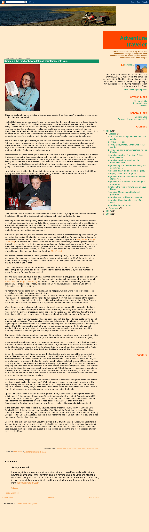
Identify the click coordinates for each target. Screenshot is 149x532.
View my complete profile (135, 89)
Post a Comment (12, 493)
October (113, 134)
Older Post (94, 497)
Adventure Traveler (133, 41)
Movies (143, 105)
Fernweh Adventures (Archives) (132, 119)
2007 (108, 211)
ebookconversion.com (27, 483)
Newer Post (7, 497)
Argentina (59, 448)
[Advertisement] (15, 43)
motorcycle (90, 448)
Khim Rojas (129, 65)
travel (96, 448)
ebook (74, 448)
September (114, 208)
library (84, 448)
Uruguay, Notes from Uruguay (122, 173)
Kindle (79, 448)
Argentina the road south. (120, 205)
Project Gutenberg (28, 281)
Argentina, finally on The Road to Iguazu (126, 171)
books (69, 448)
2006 (108, 214)
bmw (64, 448)
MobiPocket (56, 251)
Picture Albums (140, 103)
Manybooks (81, 239)
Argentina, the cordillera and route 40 (125, 197)
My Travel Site (140, 101)
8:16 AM (14, 488)
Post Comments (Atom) (27, 503)
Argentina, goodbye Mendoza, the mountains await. (123, 161)
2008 (108, 131)
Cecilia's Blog (141, 117)
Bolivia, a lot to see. (117, 142)
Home (51, 497)
